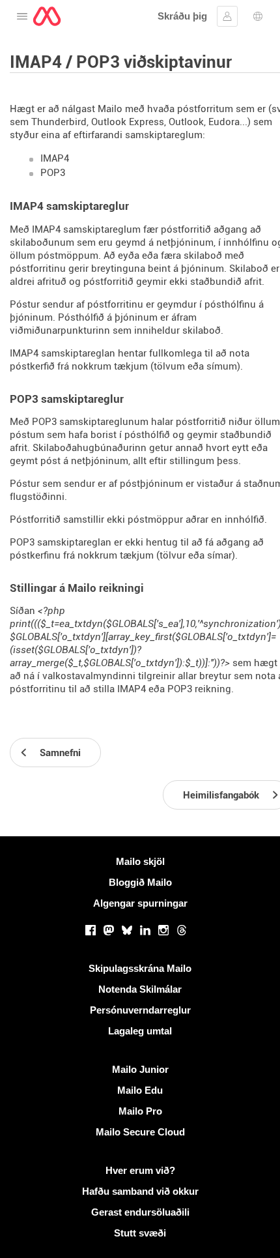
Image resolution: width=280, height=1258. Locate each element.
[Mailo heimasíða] (47, 16)
